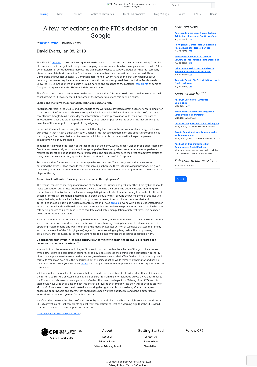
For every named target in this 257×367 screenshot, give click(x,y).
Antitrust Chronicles (102, 14)
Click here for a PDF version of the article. (58, 313)
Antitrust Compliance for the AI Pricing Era (197, 123)
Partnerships (151, 341)
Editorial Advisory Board (107, 346)
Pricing (44, 14)
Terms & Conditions (137, 365)
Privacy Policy (116, 365)
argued (115, 202)
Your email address (184, 165)
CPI (190, 39)
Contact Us (151, 336)
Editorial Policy (107, 341)
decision (56, 62)
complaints (142, 84)
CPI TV (197, 14)
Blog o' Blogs (161, 14)
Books (213, 14)
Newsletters (151, 346)
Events (181, 14)
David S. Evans (49, 43)
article (84, 263)
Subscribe (67, 337)
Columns (77, 14)
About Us (107, 336)
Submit (181, 179)
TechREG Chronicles (134, 14)
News (60, 14)
